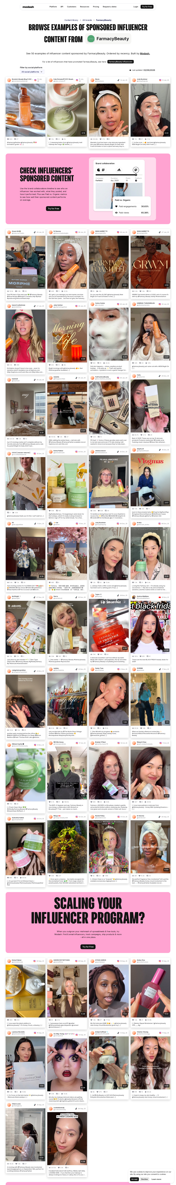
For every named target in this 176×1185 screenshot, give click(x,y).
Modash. (145, 53)
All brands (87, 20)
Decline (144, 1179)
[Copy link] (42, 80)
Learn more (156, 1179)
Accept (134, 1179)
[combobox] (32, 72)
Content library (71, 20)
